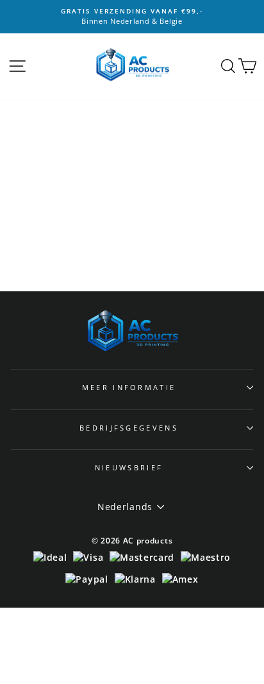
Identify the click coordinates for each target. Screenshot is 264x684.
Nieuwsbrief (129, 467)
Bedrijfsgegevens (128, 427)
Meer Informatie (129, 387)
